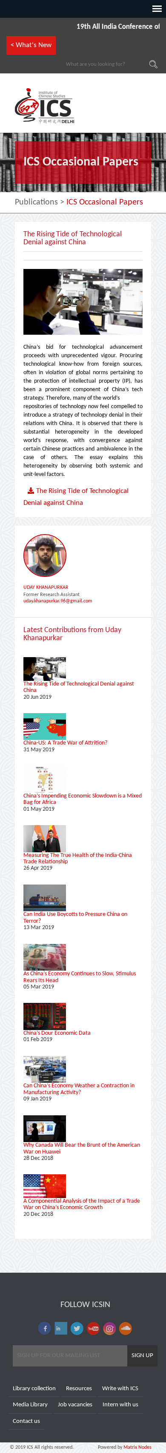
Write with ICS (120, 1389)
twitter (77, 1328)
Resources (79, 1389)
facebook (44, 1328)
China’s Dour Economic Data (57, 1033)
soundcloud (125, 1328)
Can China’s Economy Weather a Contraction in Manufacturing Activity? (79, 1089)
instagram (109, 1328)
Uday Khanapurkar (46, 587)
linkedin (60, 1328)
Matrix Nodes (137, 1447)
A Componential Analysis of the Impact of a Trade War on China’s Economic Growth (81, 1204)
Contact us (26, 1421)
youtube (93, 1328)
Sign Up (142, 1355)
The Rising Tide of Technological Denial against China (76, 497)
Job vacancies (75, 1405)
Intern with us (120, 1405)
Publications (36, 202)
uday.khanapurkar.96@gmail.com (57, 601)
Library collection (34, 1389)
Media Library (30, 1405)
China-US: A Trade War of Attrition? (65, 743)
